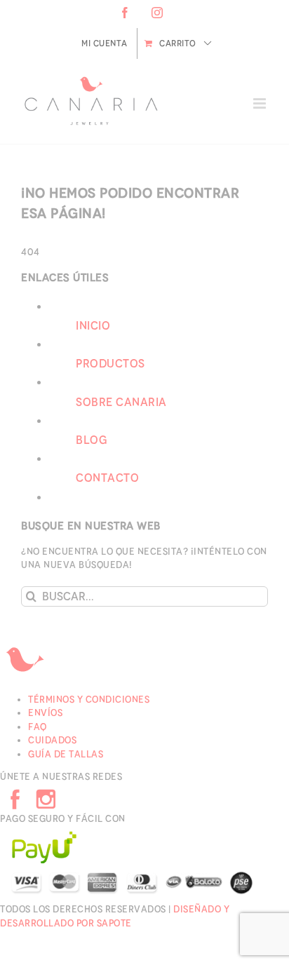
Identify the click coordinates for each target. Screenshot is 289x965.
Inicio (93, 325)
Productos (110, 363)
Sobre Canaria (121, 402)
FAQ (37, 727)
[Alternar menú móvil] (261, 103)
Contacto (107, 478)
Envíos (45, 713)
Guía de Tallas (65, 754)
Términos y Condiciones (88, 699)
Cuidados (52, 740)
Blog (91, 440)
